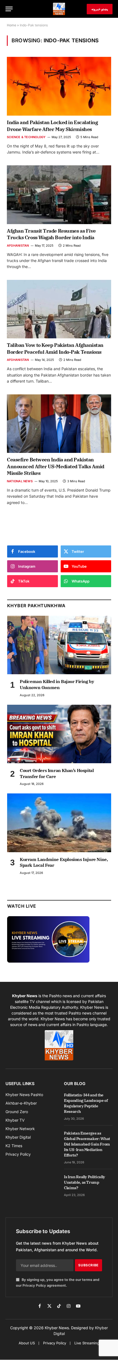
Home (11, 25)
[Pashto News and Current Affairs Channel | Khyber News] (59, 9)
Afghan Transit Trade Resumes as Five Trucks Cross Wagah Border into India (51, 234)
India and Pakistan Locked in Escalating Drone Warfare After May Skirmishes (52, 125)
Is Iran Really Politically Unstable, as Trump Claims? (84, 1182)
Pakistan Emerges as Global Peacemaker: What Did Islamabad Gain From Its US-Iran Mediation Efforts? (87, 1144)
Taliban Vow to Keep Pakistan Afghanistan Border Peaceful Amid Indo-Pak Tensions (55, 348)
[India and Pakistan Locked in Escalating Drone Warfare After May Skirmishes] (59, 86)
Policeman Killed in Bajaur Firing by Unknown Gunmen (57, 684)
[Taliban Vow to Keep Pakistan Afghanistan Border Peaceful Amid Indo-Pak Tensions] (59, 309)
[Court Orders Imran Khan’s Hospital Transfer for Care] (59, 734)
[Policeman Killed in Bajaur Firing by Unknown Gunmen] (59, 645)
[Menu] (9, 9)
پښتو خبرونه (99, 9)
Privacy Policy (34, 1285)
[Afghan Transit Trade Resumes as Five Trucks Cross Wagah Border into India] (59, 194)
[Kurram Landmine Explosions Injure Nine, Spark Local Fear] (59, 822)
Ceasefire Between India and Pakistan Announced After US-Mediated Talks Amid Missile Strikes (55, 466)
